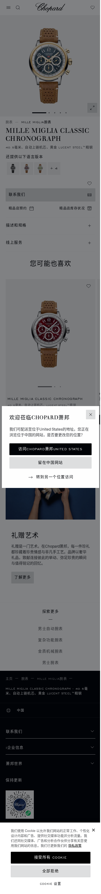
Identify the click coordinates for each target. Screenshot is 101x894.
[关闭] (93, 830)
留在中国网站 (50, 463)
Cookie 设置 (50, 884)
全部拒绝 (50, 871)
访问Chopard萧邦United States (50, 449)
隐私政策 (75, 845)
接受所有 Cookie (50, 858)
